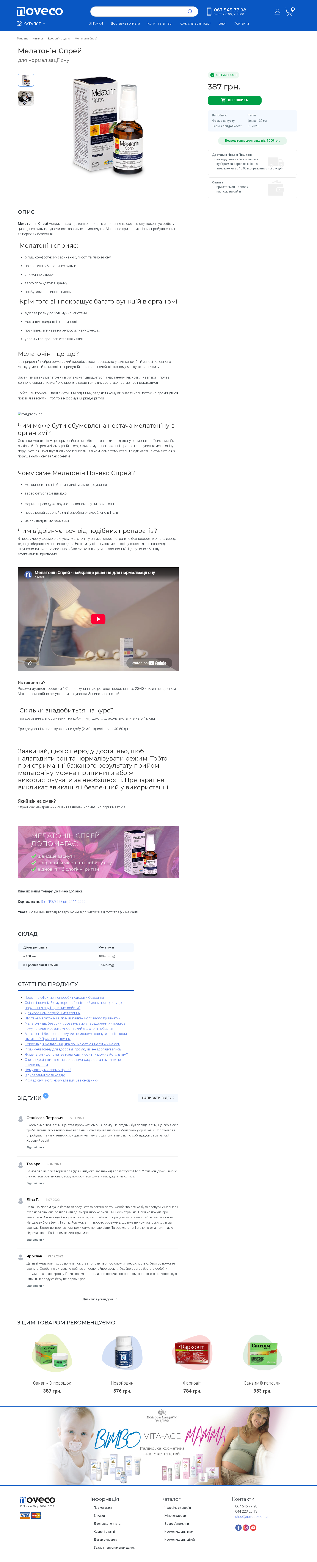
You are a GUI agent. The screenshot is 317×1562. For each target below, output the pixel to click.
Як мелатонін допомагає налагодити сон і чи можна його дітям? (76, 1054)
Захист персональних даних (114, 1547)
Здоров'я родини (177, 1523)
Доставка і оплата (125, 23)
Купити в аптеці (160, 23)
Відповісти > (35, 1147)
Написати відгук (158, 1098)
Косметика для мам (179, 1531)
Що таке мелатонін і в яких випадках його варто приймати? (72, 1018)
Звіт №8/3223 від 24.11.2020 (63, 902)
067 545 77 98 (230, 11)
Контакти (241, 23)
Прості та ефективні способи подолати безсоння (64, 997)
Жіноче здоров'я (176, 1515)
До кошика (237, 100)
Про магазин (103, 1507)
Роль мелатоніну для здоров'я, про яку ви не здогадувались (73, 1049)
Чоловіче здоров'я (178, 1507)
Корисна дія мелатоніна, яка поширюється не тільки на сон (72, 1044)
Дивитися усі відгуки (98, 1299)
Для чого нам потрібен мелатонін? (52, 1013)
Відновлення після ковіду (45, 1075)
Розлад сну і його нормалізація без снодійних (61, 1080)
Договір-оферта (105, 1539)
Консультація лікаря (195, 23)
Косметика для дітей (180, 1539)
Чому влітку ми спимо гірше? (48, 1070)
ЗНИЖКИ (96, 23)
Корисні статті (104, 1531)
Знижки (99, 1515)
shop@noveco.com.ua (252, 1517)
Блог (222, 23)
